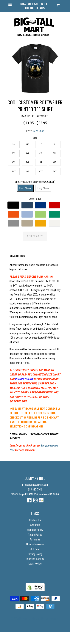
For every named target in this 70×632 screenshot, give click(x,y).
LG (41, 144)
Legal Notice (35, 563)
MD (27, 144)
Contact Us (35, 520)
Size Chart (38, 130)
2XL (14, 153)
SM (13, 144)
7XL (27, 162)
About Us (35, 524)
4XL (41, 153)
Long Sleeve (43, 188)
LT (41, 162)
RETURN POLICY (24, 379)
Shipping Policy (35, 529)
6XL (14, 162)
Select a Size (35, 236)
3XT (27, 171)
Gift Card (35, 549)
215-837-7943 (35, 489)
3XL (27, 153)
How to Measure (35, 544)
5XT (55, 171)
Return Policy (35, 534)
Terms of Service (35, 558)
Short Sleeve (25, 188)
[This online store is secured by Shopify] (35, 590)
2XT (14, 171)
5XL (55, 153)
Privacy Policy (35, 554)
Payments (35, 539)
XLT (54, 162)
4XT (41, 171)
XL (55, 144)
